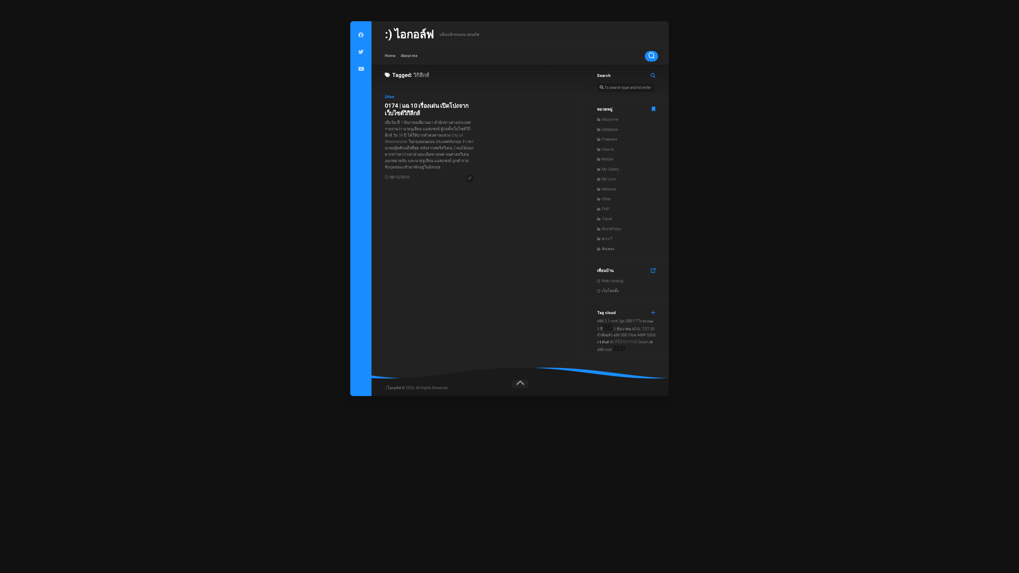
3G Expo (648, 321)
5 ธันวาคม (622, 329)
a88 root (604, 350)
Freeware (609, 139)
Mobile (607, 159)
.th (612, 342)
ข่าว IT (607, 239)
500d (651, 335)
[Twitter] (361, 52)
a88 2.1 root (607, 321)
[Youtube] (361, 69)
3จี (651, 342)
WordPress (611, 229)
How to (608, 149)
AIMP (641, 335)
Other (390, 97)
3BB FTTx (633, 321)
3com (643, 342)
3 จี (599, 329)
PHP (605, 209)
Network (609, 189)
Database (610, 129)
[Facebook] (361, 35)
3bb (618, 348)
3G (608, 327)
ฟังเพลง (608, 249)
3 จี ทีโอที (603, 342)
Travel (607, 219)
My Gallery (610, 169)
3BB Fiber (628, 335)
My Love (609, 179)
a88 (616, 335)
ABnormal (626, 341)
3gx (622, 321)
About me (409, 56)
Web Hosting (612, 281)
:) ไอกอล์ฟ (409, 34)
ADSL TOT (640, 329)
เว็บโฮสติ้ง (610, 291)
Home (390, 56)
